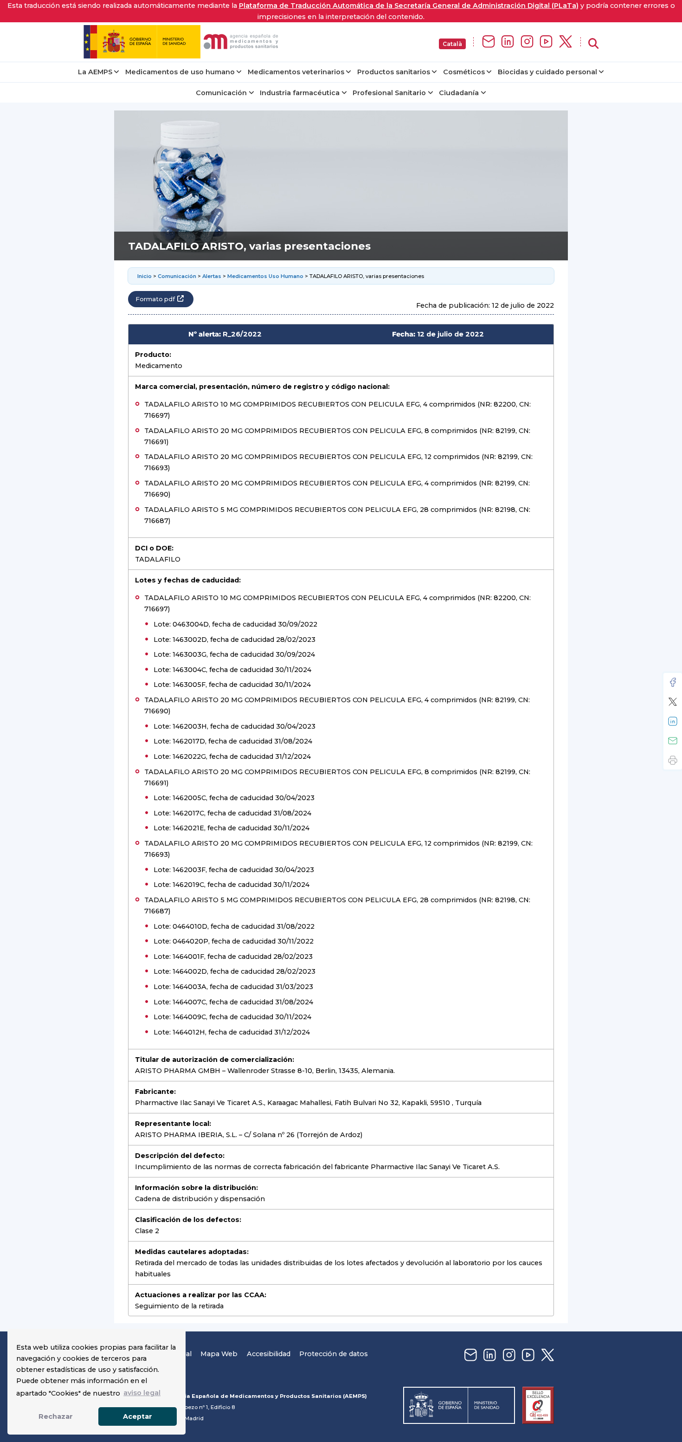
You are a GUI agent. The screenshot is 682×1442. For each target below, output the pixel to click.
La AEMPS (95, 72)
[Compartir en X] (672, 701)
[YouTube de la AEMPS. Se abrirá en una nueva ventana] (546, 42)
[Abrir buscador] (593, 44)
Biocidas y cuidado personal (547, 72)
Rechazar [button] (56, 1416)
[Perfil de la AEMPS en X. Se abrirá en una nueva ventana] (565, 42)
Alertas (211, 276)
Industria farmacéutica (300, 93)
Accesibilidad (268, 1354)
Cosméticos (464, 72)
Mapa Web (219, 1354)
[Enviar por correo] (672, 740)
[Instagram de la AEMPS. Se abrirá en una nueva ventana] (527, 42)
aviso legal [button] (142, 1393)
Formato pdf (155, 299)
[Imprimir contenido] (672, 760)
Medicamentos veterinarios (296, 72)
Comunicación (221, 93)
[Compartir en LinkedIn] (672, 721)
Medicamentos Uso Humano (265, 276)
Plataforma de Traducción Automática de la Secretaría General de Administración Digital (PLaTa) (409, 5)
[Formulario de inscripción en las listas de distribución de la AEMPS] (488, 42)
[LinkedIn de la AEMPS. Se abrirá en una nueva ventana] (507, 42)
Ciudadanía (459, 93)
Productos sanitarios (393, 72)
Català (452, 43)
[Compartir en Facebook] (672, 682)
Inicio (144, 276)
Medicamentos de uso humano (180, 72)
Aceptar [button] (137, 1416)
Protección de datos (333, 1354)
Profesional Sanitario (389, 93)
